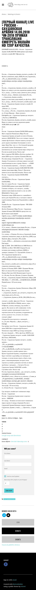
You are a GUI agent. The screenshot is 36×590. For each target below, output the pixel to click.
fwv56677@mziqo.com (19, 441)
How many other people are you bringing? (15, 479)
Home (4, 14)
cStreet (23, 586)
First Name (7, 453)
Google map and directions (11, 435)
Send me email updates (13, 476)
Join (18, 522)
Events (18, 539)
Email (5, 468)
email (14, 580)
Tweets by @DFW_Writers (11, 545)
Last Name (7, 460)
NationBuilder (18, 584)
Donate (18, 531)
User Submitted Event (9, 499)
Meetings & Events (14, 14)
